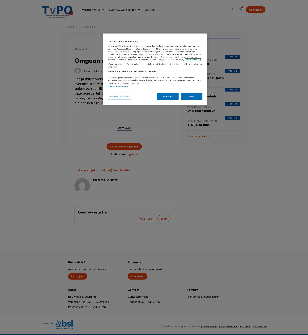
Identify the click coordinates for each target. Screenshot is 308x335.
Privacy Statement (192, 60)
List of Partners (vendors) (119, 86)
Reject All (167, 96)
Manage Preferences (119, 96)
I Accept (192, 96)
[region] (155, 69)
